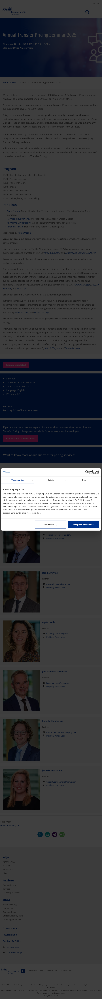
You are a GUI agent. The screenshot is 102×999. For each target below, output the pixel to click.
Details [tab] (51, 480)
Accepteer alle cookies (83, 524)
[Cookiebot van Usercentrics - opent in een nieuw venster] (87, 472)
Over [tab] (84, 480)
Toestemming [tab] (17, 480)
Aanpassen (49, 524)
